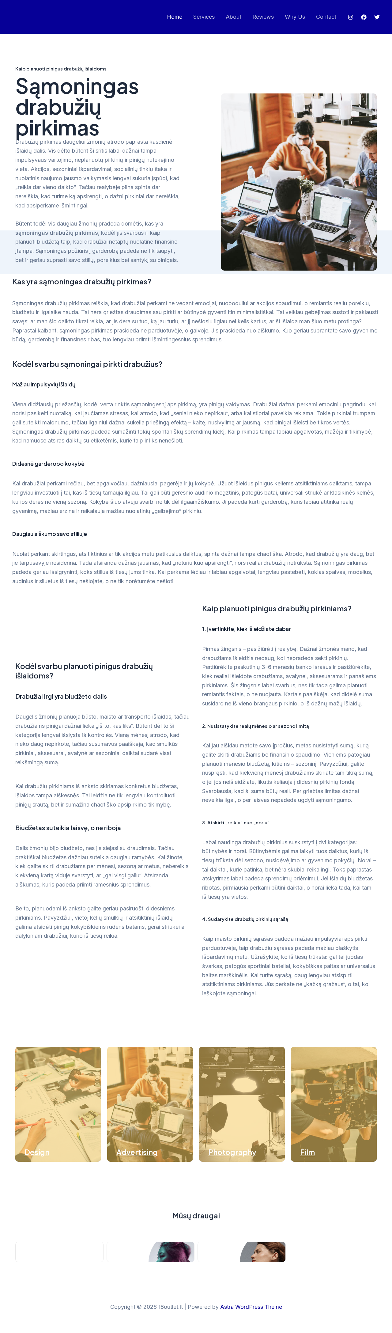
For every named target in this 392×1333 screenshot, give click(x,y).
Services (204, 16)
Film (307, 1151)
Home (174, 16)
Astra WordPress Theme (251, 1307)
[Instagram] (350, 17)
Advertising (137, 1151)
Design (36, 1151)
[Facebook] (364, 17)
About (233, 16)
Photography (232, 1151)
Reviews (263, 16)
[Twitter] (377, 17)
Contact (326, 16)
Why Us (295, 16)
